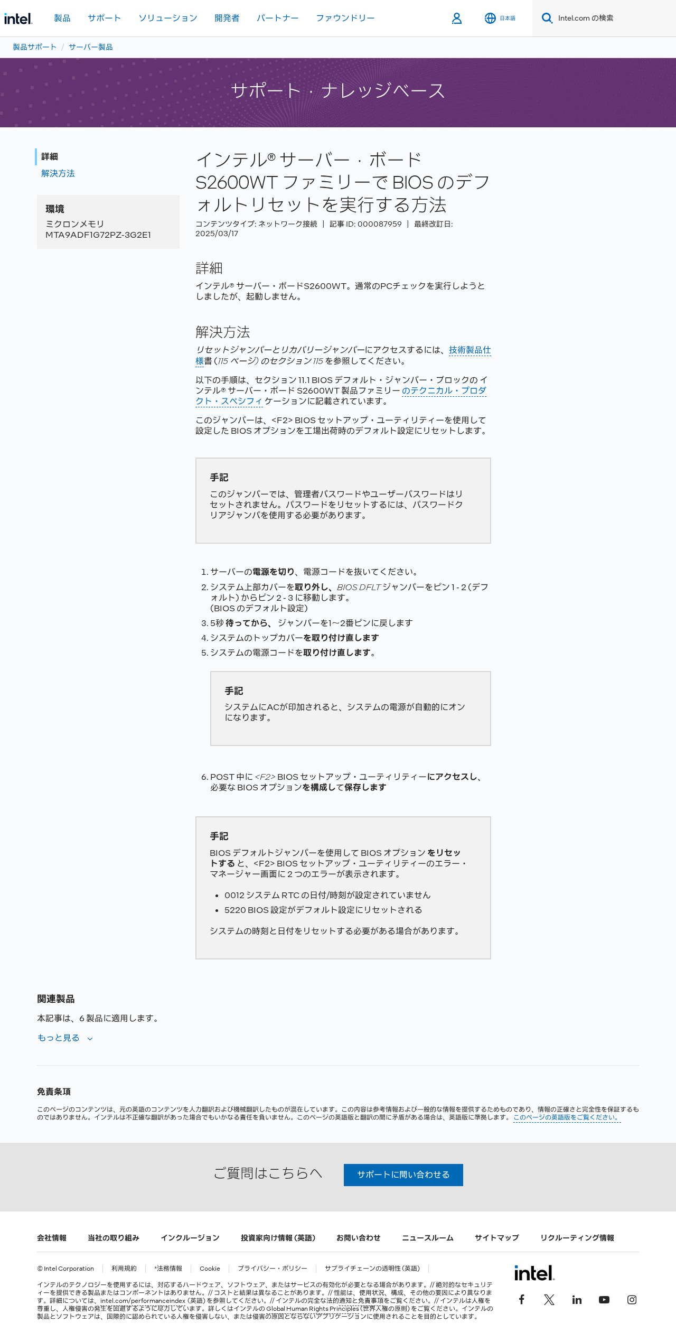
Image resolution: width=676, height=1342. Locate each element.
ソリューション (168, 18)
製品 (62, 18)
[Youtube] (604, 1298)
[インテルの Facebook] (521, 1298)
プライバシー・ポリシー (272, 1269)
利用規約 (124, 1269)
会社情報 (52, 1238)
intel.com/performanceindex (142, 1301)
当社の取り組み (113, 1238)
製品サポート (35, 47)
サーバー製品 (91, 47)
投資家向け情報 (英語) (278, 1238)
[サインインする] (457, 18)
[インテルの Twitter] (549, 1298)
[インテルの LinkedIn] (576, 1298)
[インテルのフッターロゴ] (534, 1273)
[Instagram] (631, 1298)
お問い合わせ (358, 1238)
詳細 (49, 156)
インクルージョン (190, 1238)
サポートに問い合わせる (403, 1174)
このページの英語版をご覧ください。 (567, 1117)
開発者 (227, 18)
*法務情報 (168, 1269)
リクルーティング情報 (577, 1238)
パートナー (278, 18)
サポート (104, 18)
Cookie (210, 1269)
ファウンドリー (345, 18)
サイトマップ (497, 1238)
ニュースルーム (428, 1238)
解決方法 (58, 173)
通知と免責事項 (361, 1301)
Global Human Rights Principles (312, 1308)
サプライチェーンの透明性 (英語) (372, 1269)
